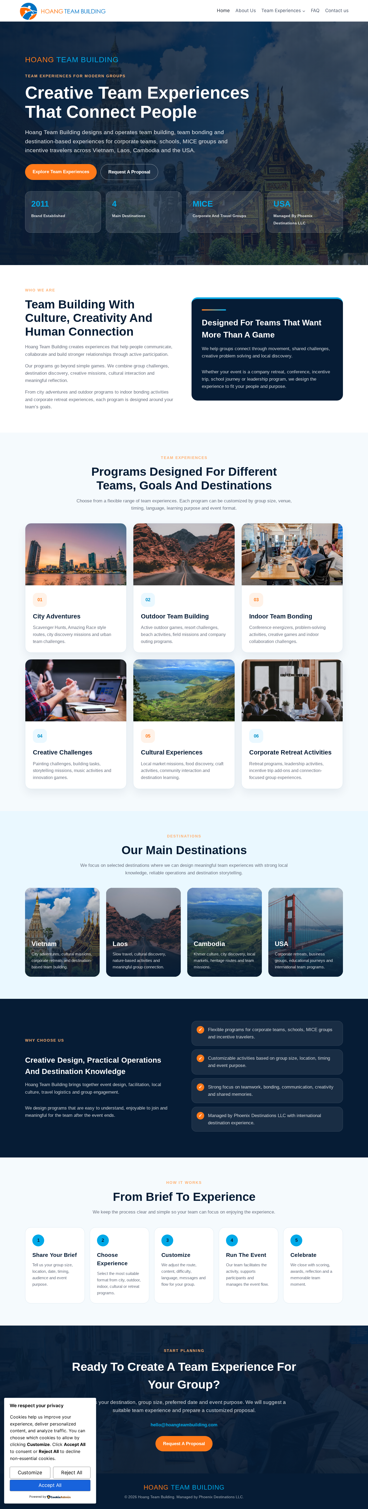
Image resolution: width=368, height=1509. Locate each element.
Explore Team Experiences (61, 171)
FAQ (315, 10)
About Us (245, 10)
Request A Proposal (129, 172)
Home (223, 10)
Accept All (50, 1485)
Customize (30, 1472)
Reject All (71, 1472)
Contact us (337, 10)
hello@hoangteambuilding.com (184, 1424)
